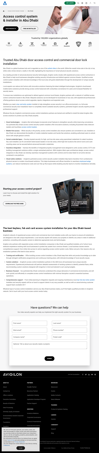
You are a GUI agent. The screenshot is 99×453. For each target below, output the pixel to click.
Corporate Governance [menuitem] (34, 417)
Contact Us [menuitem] (6, 391)
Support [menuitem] (53, 429)
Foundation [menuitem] (6, 422)
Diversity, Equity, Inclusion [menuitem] (11, 411)
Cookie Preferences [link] (85, 448)
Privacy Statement (20, 442)
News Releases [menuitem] (55, 399)
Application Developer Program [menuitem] (36, 399)
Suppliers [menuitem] (6, 426)
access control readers (29, 127)
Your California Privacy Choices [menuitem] (67, 448)
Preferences (7, 445)
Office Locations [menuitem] (8, 395)
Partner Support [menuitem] (32, 403)
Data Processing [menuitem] (8, 407)
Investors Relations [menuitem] (33, 413)
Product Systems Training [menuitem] (59, 409)
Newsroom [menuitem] (54, 387)
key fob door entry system (86, 280)
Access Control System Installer (16, 11)
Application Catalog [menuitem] (33, 395)
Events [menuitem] (53, 391)
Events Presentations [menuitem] (34, 421)
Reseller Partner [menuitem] (32, 387)
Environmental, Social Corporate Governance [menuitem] (13, 417)
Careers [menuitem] (53, 419)
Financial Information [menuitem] (33, 425)
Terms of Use (11, 440)
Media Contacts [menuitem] (56, 395)
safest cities (52, 68)
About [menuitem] (5, 387)
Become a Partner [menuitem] (32, 391)
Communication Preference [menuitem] (49, 448)
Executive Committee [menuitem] (9, 399)
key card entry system (24, 104)
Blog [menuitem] (52, 433)
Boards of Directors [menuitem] (9, 403)
